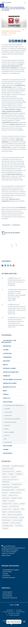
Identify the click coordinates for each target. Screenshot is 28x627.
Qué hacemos (6, 575)
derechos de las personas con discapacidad (10, 480)
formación (11, 501)
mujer (4, 514)
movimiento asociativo (14, 512)
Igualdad (22, 503)
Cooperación (7, 353)
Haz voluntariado (7, 596)
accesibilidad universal (17, 466)
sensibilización (6, 520)
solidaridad (5, 523)
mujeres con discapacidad (15, 514)
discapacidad (7, 225)
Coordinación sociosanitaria (12, 419)
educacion (5, 492)
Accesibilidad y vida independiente (11, 31)
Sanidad (21, 517)
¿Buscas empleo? (7, 594)
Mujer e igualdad (9, 432)
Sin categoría (7, 445)
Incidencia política (9, 387)
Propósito (5, 573)
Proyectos (6, 398)
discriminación (21, 490)
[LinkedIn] (12, 604)
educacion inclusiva (15, 492)
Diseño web (19, 622)
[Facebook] (10, 604)
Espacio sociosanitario (11, 372)
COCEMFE (4, 33)
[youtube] (13, 266)
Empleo (5, 364)
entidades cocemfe (16, 498)
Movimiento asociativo (9, 577)
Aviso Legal (18, 610)
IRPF (22, 509)
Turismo (6, 449)
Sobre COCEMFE (7, 572)
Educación (6, 361)
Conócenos (21, 4)
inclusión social (6, 509)
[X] (14, 604)
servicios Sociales (17, 520)
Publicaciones (7, 401)
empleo (4, 495)
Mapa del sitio (10, 610)
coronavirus (7, 357)
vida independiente (7, 525)
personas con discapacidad (9, 517)
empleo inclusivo (13, 495)
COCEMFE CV (19, 474)
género (16, 503)
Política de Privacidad (8, 611)
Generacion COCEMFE (10, 383)
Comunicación (8, 412)
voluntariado (16, 225)
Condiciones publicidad (14, 615)
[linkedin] (5, 266)
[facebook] (2, 266)
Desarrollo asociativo (10, 422)
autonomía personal (8, 471)
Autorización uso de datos (14, 613)
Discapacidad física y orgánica (11, 570)
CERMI (4, 474)
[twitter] (8, 266)
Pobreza (6, 394)
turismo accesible (15, 523)
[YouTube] (18, 604)
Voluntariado (12, 33)
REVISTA (6, 435)
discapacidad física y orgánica (10, 487)
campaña (18, 471)
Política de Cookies (20, 611)
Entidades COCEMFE (9, 368)
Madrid (4, 512)
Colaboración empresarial (10, 598)
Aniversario (7, 346)
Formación (6, 375)
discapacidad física (16, 484)
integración (16, 509)
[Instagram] (16, 604)
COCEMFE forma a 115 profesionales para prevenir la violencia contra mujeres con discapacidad (16, 281)
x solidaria (5, 528)
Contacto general (7, 592)
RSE (5, 439)
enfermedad (5, 498)
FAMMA (4, 501)
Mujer (5, 390)
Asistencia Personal (7, 468)
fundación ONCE (6, 503)
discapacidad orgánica (8, 490)
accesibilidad (5, 466)
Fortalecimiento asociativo (12, 379)
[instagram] (11, 266)
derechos (13, 477)
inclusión (4, 506)
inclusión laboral (14, 506)
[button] (2, 6)
